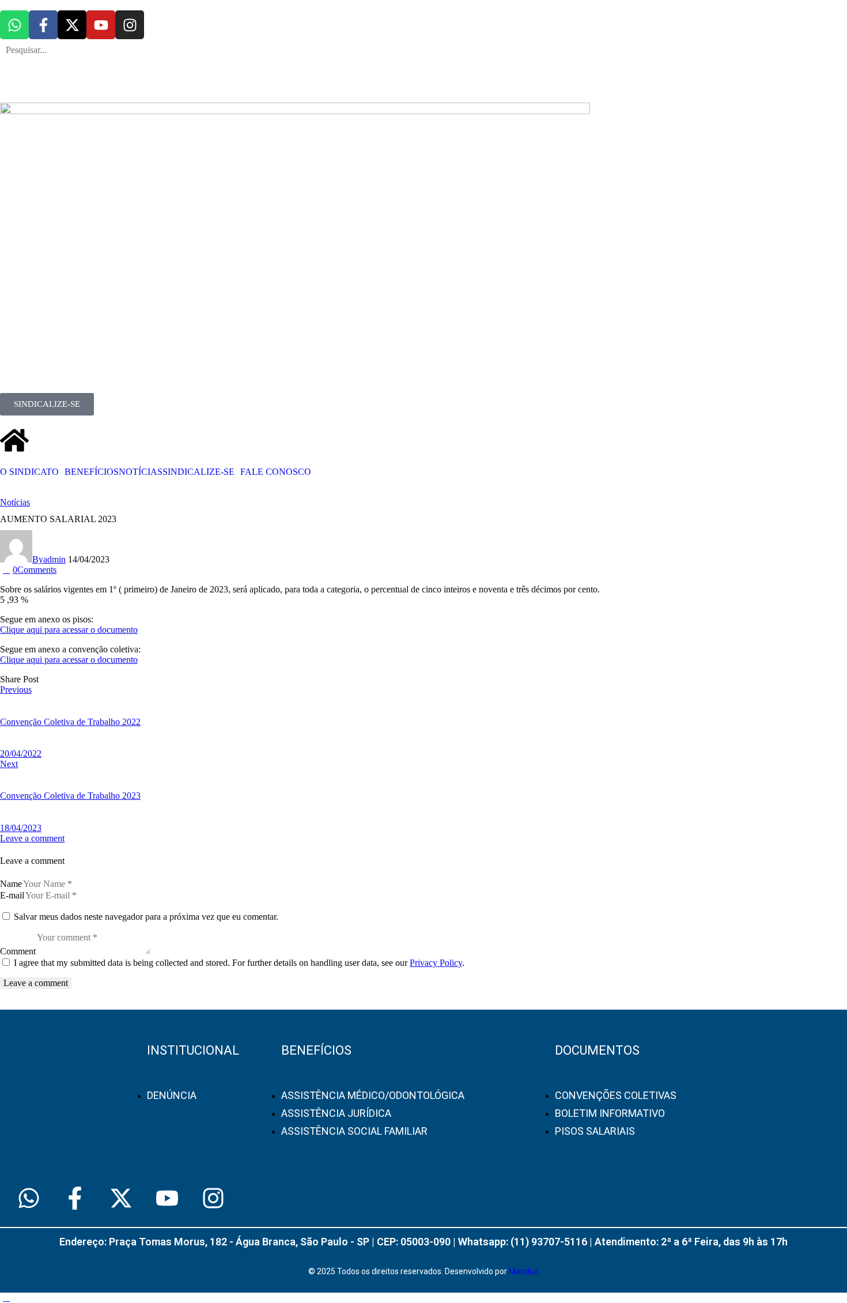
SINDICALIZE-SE (198, 472)
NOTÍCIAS (140, 472)
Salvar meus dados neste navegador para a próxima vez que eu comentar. (146, 916)
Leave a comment (32, 838)
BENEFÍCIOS (92, 472)
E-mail (12, 895)
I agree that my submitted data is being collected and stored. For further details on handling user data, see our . (239, 963)
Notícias (15, 502)
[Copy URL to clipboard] (83, 679)
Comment (18, 951)
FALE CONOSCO (275, 472)
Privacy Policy (436, 963)
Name (11, 884)
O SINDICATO (29, 472)
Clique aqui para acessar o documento (69, 629)
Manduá (524, 1271)
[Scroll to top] (6, 1297)
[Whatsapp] (14, 24)
